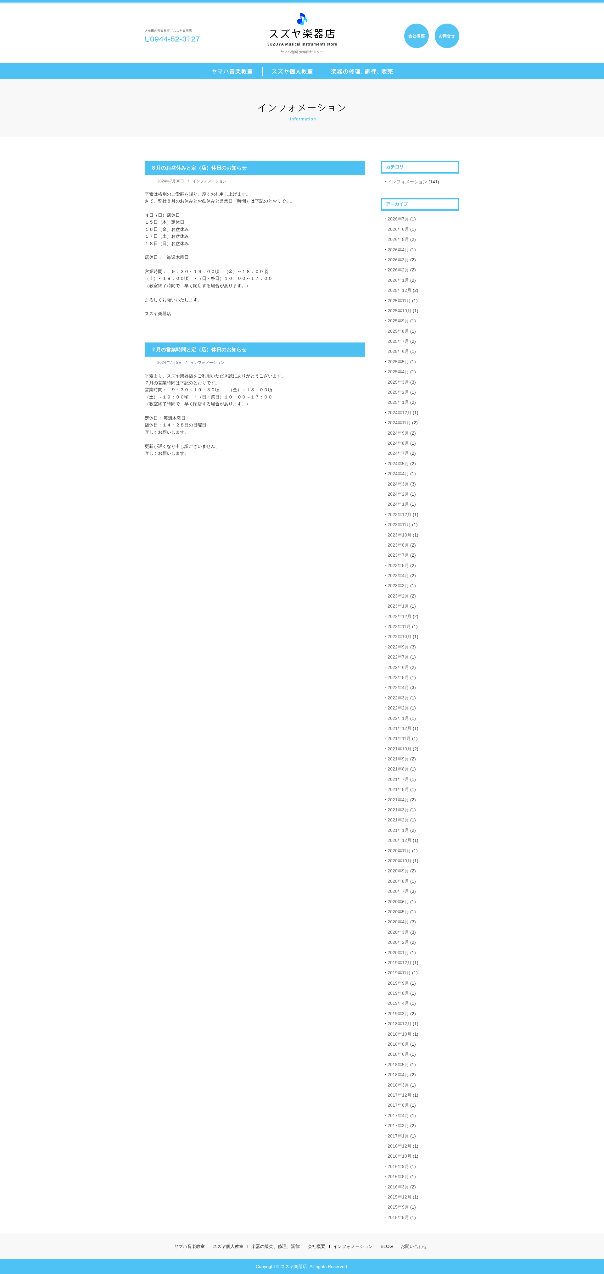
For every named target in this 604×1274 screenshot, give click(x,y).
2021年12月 (399, 728)
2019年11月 (399, 972)
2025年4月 (398, 371)
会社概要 (316, 1246)
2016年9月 (398, 1166)
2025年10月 (399, 310)
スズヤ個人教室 (228, 1246)
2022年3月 (398, 697)
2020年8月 (398, 881)
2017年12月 (399, 1095)
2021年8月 (398, 768)
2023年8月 (398, 545)
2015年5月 (398, 1217)
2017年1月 (398, 1135)
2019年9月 (398, 983)
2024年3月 (398, 484)
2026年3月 (398, 259)
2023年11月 (399, 524)
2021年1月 (398, 830)
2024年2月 (398, 494)
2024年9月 (398, 433)
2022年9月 (398, 646)
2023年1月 (398, 606)
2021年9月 (398, 758)
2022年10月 (399, 636)
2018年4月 (398, 1074)
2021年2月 (398, 819)
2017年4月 (398, 1115)
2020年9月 (398, 870)
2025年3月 (398, 382)
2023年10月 (399, 534)
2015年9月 (398, 1207)
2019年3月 (398, 1013)
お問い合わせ (414, 1246)
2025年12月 (399, 290)
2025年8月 (398, 331)
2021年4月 (398, 799)
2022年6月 (398, 667)
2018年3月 (398, 1085)
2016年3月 (398, 1186)
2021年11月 (399, 738)
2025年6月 (398, 351)
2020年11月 (399, 850)
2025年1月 (398, 402)
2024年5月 (398, 463)
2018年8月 (398, 1044)
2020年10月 (399, 860)
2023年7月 (398, 555)
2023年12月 (399, 514)
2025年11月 (399, 300)
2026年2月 (398, 269)
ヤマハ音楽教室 (189, 1246)
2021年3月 (398, 809)
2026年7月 (398, 218)
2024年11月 (399, 422)
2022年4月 (398, 687)
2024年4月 (398, 473)
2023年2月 (398, 595)
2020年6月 (398, 901)
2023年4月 (398, 575)
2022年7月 (398, 656)
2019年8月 (398, 993)
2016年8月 (398, 1176)
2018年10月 (399, 1034)
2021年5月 (398, 789)
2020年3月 (398, 932)
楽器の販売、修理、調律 (275, 1246)
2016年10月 (399, 1156)
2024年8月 (398, 443)
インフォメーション (209, 181)
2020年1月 (398, 952)
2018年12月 (399, 1023)
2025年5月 (398, 361)
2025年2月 (398, 392)
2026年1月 (398, 280)
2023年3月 (398, 585)
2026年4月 (398, 249)
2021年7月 (398, 779)
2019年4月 (398, 1003)
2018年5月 (398, 1064)
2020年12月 (399, 840)
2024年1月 (398, 504)
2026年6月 (398, 229)
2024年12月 (399, 412)
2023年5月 (398, 565)
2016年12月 (399, 1146)
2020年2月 (398, 942)
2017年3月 (398, 1125)
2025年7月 (398, 341)
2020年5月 (398, 911)
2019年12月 (399, 962)
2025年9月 (398, 320)
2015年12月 (399, 1196)
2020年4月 (398, 921)
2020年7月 (398, 891)
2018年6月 (398, 1054)
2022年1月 (398, 718)
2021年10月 (399, 748)
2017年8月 (398, 1105)
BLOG (387, 1246)
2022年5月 (398, 677)
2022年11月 (399, 626)
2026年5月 (398, 239)
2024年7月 (398, 453)
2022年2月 (398, 707)
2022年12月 (399, 616)
